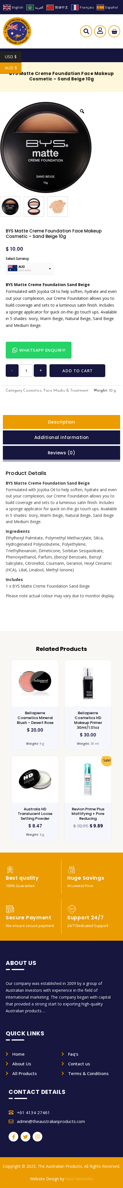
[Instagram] (37, 1137)
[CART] (114, 31)
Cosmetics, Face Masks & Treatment (56, 390)
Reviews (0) (62, 453)
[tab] (61, 422)
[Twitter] (25, 1137)
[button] (86, 33)
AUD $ (13, 67)
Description (61, 422)
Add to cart (77, 370)
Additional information (61, 437)
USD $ (13, 56)
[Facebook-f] (13, 1137)
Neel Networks (79, 1178)
